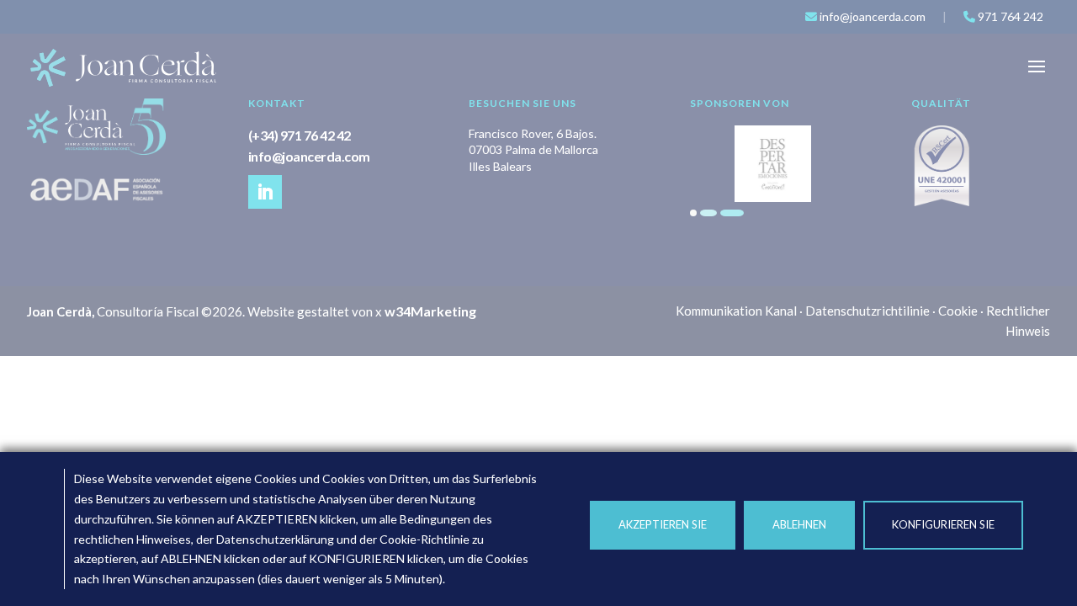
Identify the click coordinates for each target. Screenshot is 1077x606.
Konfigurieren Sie (943, 524)
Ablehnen (799, 524)
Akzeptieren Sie (662, 524)
